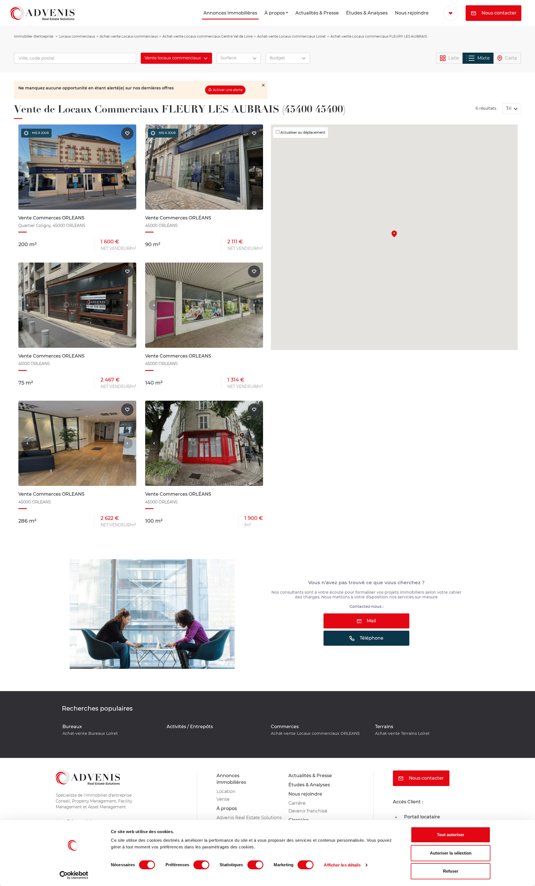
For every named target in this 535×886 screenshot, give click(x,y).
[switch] (201, 864)
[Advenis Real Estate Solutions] (42, 13)
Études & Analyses (367, 13)
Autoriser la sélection (450, 853)
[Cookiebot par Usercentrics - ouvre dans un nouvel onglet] (74, 875)
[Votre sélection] (450, 13)
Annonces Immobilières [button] (230, 13)
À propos (274, 13)
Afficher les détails (342, 865)
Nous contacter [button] (498, 13)
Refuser (450, 871)
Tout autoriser (450, 834)
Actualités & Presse (317, 13)
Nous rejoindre (412, 13)
